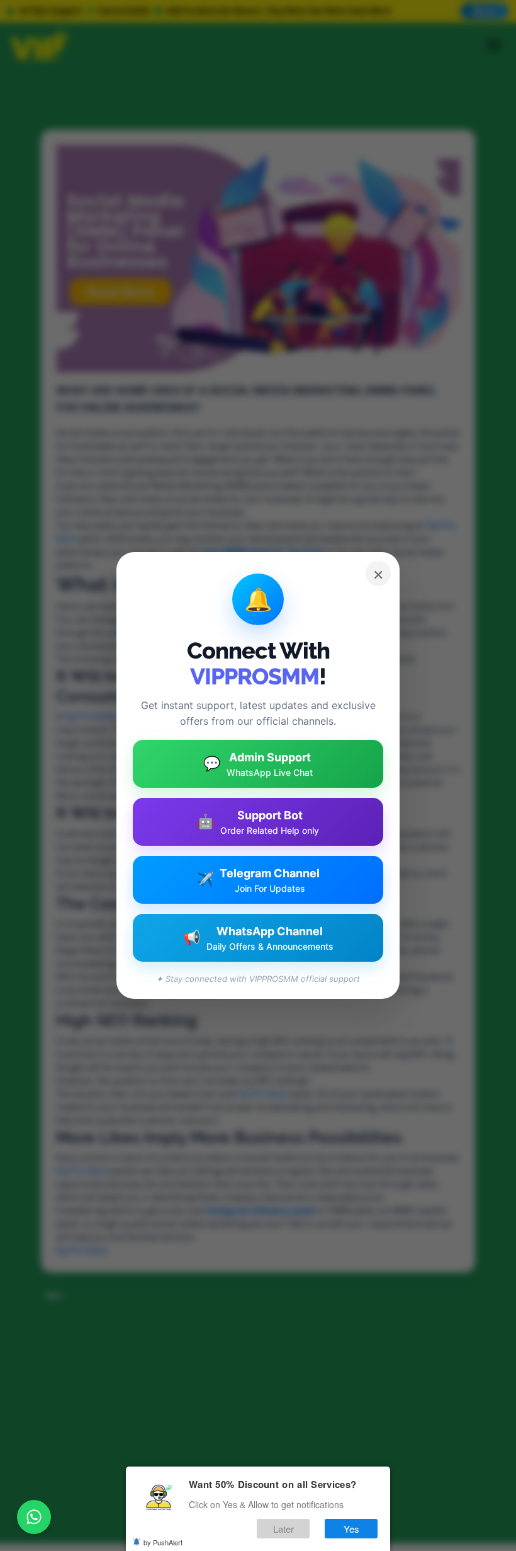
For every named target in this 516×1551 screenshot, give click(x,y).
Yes (351, 1528)
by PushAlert (162, 1542)
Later (283, 1528)
